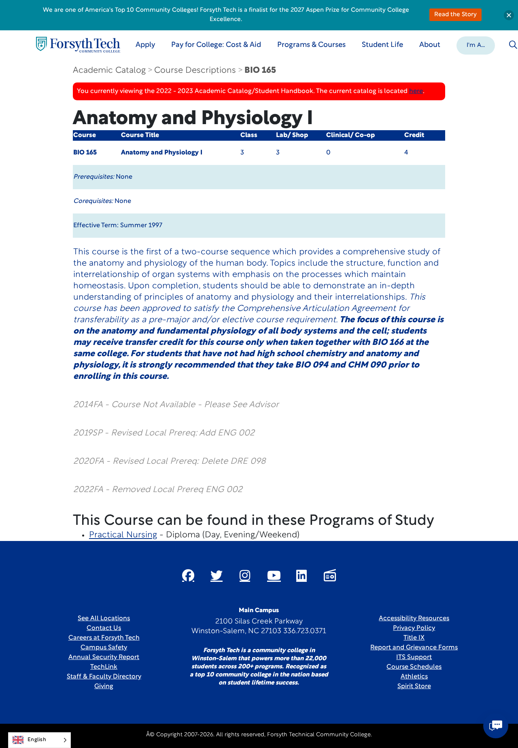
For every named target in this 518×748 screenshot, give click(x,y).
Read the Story (455, 15)
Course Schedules (414, 667)
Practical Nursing (123, 535)
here (416, 91)
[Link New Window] (188, 575)
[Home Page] (78, 44)
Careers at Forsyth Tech (104, 638)
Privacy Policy (414, 628)
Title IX (414, 638)
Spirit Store (414, 686)
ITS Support (414, 657)
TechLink (103, 667)
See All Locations (104, 618)
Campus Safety (104, 647)
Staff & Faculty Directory (104, 677)
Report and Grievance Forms (414, 647)
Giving (103, 686)
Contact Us (104, 628)
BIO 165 (260, 70)
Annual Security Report (103, 657)
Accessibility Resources (414, 618)
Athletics (414, 677)
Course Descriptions (195, 70)
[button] (475, 45)
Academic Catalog (109, 70)
